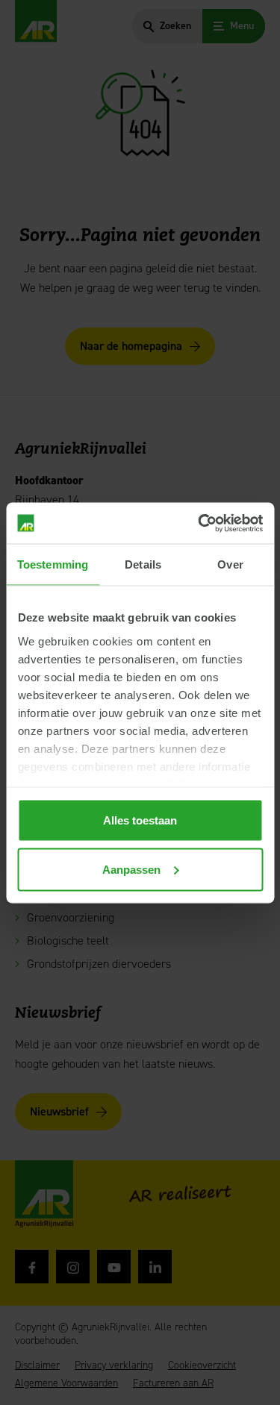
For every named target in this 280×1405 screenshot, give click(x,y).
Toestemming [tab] (52, 564)
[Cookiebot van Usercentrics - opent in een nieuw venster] (199, 523)
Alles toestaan (140, 820)
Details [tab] (143, 564)
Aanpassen (131, 869)
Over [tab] (230, 564)
